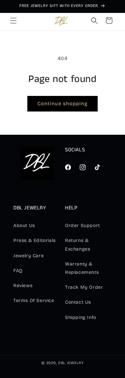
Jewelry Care (28, 256)
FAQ (18, 270)
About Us (24, 225)
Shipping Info (80, 317)
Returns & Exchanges (77, 245)
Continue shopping (62, 104)
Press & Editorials (34, 240)
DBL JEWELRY (71, 363)
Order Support (82, 225)
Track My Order (84, 287)
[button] (13, 20)
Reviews (22, 285)
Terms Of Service (33, 300)
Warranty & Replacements (82, 268)
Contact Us (78, 302)
